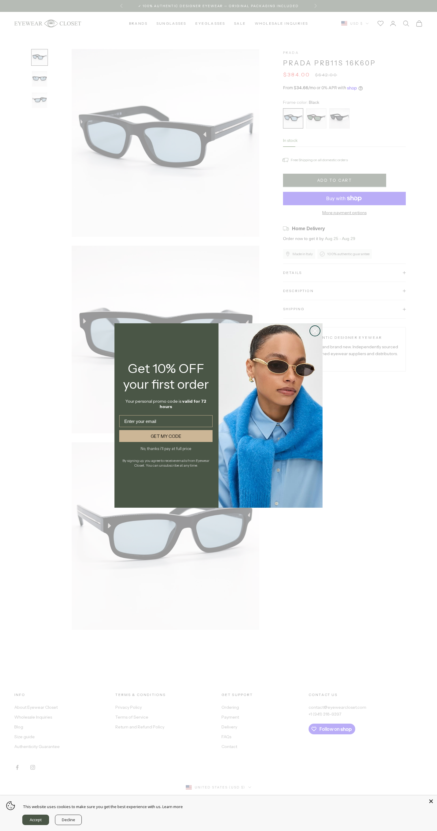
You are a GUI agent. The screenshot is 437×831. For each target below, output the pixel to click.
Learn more (172, 806)
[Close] (431, 801)
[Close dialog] (315, 331)
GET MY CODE (166, 436)
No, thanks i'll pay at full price (166, 448)
